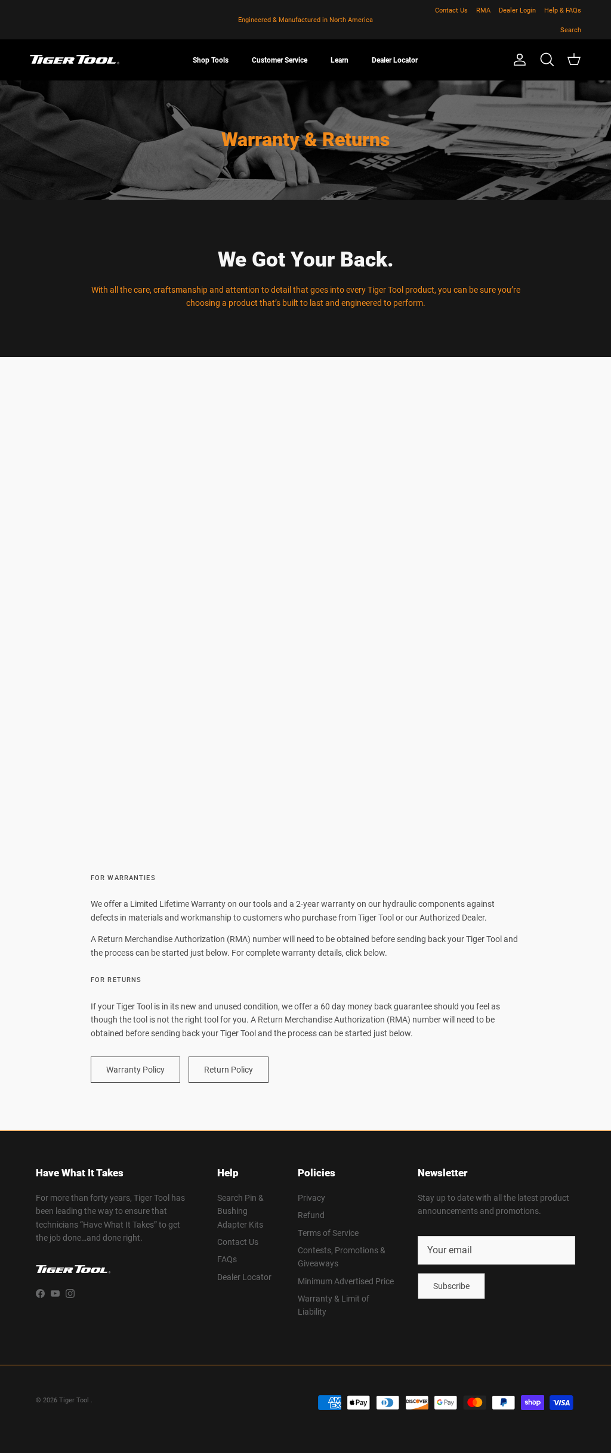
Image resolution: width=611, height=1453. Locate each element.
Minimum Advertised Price (346, 1281)
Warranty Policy (135, 1069)
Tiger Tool (75, 1399)
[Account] (517, 59)
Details (357, 24)
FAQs (227, 1259)
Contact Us (451, 9)
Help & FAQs (562, 9)
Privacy (311, 1197)
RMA (483, 9)
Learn (339, 59)
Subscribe (451, 1285)
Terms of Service (328, 1232)
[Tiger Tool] (74, 59)
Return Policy (228, 1069)
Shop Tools (211, 59)
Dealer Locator (395, 59)
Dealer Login (517, 9)
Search (570, 29)
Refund (311, 1214)
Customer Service (279, 59)
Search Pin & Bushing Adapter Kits (240, 1211)
